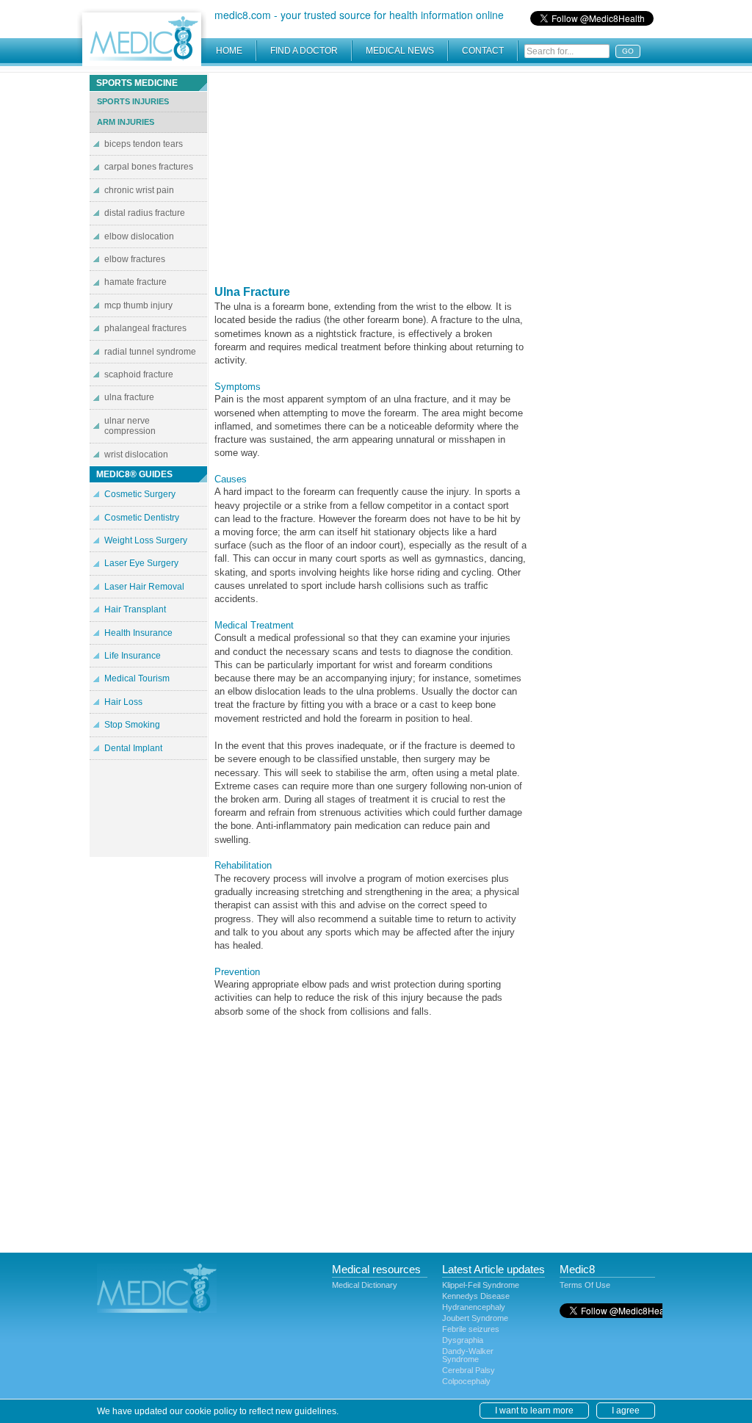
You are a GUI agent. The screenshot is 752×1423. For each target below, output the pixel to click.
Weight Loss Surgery (145, 540)
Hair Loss (123, 702)
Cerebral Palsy (468, 1370)
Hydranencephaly (473, 1307)
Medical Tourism (137, 678)
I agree (626, 1410)
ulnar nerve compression (130, 426)
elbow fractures (134, 259)
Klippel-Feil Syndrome (480, 1285)
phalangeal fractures (145, 328)
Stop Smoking (132, 725)
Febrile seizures (470, 1329)
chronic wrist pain (139, 190)
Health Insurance (138, 633)
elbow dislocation (139, 236)
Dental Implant (133, 748)
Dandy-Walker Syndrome (468, 1355)
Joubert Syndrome (475, 1318)
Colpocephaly (466, 1381)
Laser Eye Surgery (141, 563)
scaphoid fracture (138, 374)
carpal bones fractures (148, 167)
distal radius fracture (144, 213)
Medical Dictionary (364, 1285)
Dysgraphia (462, 1340)
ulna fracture (129, 397)
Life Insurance (132, 656)
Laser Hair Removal (144, 587)
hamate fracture (135, 282)
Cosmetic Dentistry (141, 518)
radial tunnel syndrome (150, 352)
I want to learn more (534, 1410)
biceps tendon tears (143, 144)
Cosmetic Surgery (140, 494)
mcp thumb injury (138, 305)
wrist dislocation (136, 454)
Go (628, 51)
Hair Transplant (135, 609)
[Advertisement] (370, 176)
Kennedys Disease (476, 1296)
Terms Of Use (585, 1285)
